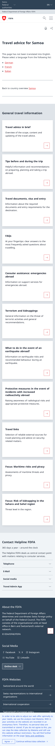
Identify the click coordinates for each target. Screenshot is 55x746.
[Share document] (51, 28)
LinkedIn (25, 657)
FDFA (10, 18)
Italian (8, 71)
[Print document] (46, 28)
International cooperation (16, 704)
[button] (50, 631)
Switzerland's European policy (18, 711)
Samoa (32, 88)
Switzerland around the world (18, 685)
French (8, 66)
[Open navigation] (51, 18)
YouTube (10, 657)
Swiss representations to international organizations (22, 695)
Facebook (10, 652)
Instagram (34, 652)
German (9, 62)
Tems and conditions (34, 735)
